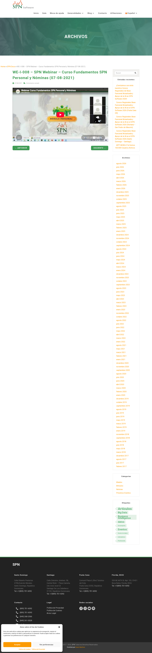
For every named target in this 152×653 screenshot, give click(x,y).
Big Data (122, 512)
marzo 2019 (121, 424)
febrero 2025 (121, 228)
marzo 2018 (121, 452)
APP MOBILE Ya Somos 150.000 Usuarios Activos (125, 146)
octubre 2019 (121, 402)
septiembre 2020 (123, 370)
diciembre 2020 (122, 363)
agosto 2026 (121, 163)
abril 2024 (120, 263)
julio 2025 (120, 210)
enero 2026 (120, 188)
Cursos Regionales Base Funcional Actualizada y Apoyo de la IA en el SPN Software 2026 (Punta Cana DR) (125, 107)
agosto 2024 (121, 249)
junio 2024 (120, 256)
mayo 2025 (120, 217)
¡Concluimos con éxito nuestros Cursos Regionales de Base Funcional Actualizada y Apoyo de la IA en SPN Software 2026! (124, 92)
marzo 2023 (121, 302)
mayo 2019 (120, 420)
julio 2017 (120, 463)
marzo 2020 (121, 388)
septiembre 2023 (123, 285)
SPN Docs (11, 66)
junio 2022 (120, 327)
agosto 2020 (121, 374)
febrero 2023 (121, 306)
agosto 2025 (121, 206)
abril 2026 (120, 178)
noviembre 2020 (122, 367)
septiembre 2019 (123, 406)
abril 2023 (120, 299)
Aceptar (17, 645)
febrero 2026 (121, 185)
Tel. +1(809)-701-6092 (23, 591)
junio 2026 (120, 171)
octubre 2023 (121, 281)
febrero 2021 (121, 356)
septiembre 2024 (123, 245)
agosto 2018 (121, 441)
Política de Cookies (25, 649)
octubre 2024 (121, 242)
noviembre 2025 (122, 196)
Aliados (119, 482)
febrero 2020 (121, 392)
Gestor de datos (123, 533)
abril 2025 (120, 220)
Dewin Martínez (80, 647)
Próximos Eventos (123, 493)
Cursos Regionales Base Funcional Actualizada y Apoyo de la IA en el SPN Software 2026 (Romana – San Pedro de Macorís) (125, 122)
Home (3, 66)
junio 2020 (120, 381)
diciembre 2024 (122, 235)
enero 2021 (120, 359)
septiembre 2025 (123, 203)
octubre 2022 (121, 317)
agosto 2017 (121, 459)
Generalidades (74, 13)
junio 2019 (120, 416)
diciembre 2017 (122, 456)
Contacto (102, 13)
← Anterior (21, 148)
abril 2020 (120, 384)
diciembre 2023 (122, 274)
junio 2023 (120, 292)
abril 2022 (120, 335)
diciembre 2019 (122, 399)
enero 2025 (120, 231)
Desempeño (121, 525)
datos (121, 521)
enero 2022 (120, 342)
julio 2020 (120, 377)
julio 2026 (120, 167)
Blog (90, 13)
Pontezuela (121, 541)
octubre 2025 (121, 199)
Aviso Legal (51, 613)
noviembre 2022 (122, 313)
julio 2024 (120, 253)
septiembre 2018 (123, 438)
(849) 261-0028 (26, 620)
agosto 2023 (121, 288)
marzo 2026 (121, 181)
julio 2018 (120, 445)
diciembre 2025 (122, 192)
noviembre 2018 (122, 434)
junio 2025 (120, 213)
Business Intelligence (124, 517)
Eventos (122, 529)
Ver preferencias (46, 645)
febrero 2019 (121, 427)
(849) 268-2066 (26, 616)
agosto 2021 (121, 345)
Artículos (119, 486)
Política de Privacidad (38, 649)
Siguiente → (99, 148)
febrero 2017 (121, 466)
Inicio (36, 13)
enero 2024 (120, 270)
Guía (44, 13)
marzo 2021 (121, 352)
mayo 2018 (120, 449)
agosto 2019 (121, 409)
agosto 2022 (121, 320)
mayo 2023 (120, 295)
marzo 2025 (121, 224)
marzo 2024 (121, 267)
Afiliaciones (116, 13)
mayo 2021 (120, 349)
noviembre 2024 (122, 238)
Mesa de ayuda (57, 13)
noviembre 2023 (122, 278)
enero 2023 (120, 310)
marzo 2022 (121, 338)
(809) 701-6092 (26, 608)
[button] (59, 627)
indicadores (121, 537)
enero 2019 (120, 431)
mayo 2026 (120, 174)
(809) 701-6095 (26, 612)
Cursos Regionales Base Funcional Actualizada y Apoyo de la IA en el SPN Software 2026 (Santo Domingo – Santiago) (125, 136)
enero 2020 (120, 395)
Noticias (119, 489)
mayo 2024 (120, 260)
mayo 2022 (120, 331)
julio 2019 (120, 413)
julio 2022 (120, 324)
